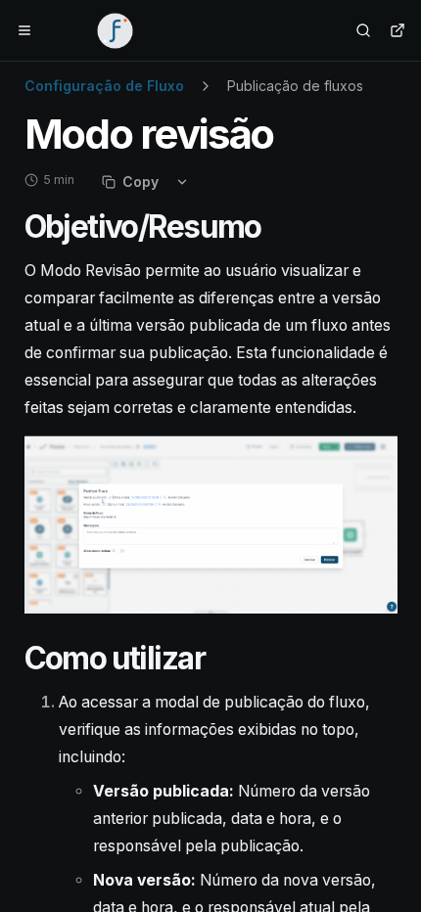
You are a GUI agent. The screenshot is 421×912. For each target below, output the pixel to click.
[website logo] (115, 30)
